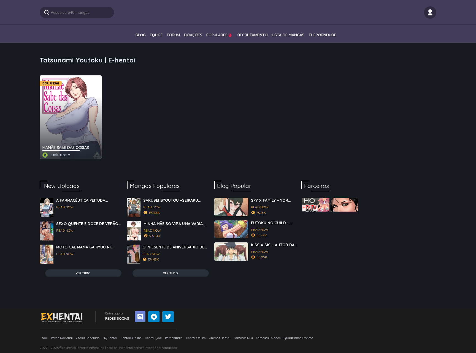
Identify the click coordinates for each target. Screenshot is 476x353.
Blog (141, 34)
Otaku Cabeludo (87, 338)
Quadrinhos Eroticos (298, 338)
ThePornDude (322, 34)
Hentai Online (196, 338)
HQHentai (110, 338)
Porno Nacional (62, 338)
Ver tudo (83, 273)
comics (139, 348)
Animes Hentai (219, 338)
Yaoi (44, 338)
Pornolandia (174, 338)
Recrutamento (252, 34)
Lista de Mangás (288, 34)
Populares (217, 34)
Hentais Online (131, 338)
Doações (193, 34)
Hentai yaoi (153, 338)
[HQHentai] (315, 205)
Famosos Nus (243, 338)
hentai (128, 348)
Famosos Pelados (268, 338)
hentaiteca (169, 348)
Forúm (173, 34)
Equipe (156, 34)
